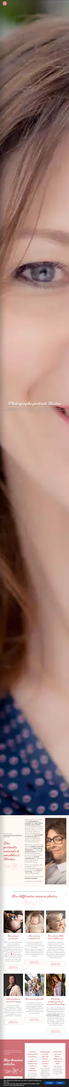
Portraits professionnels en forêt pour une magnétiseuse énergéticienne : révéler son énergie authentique (32, 1061)
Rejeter (60, 1083)
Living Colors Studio (15, 408)
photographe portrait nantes (48, 408)
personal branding (59, 410)
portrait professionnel (53, 1015)
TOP (66, 894)
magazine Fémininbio (31, 878)
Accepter (49, 1083)
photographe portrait (13, 835)
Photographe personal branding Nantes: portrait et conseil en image (45, 1058)
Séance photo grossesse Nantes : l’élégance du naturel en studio (57, 1057)
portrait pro (45, 410)
